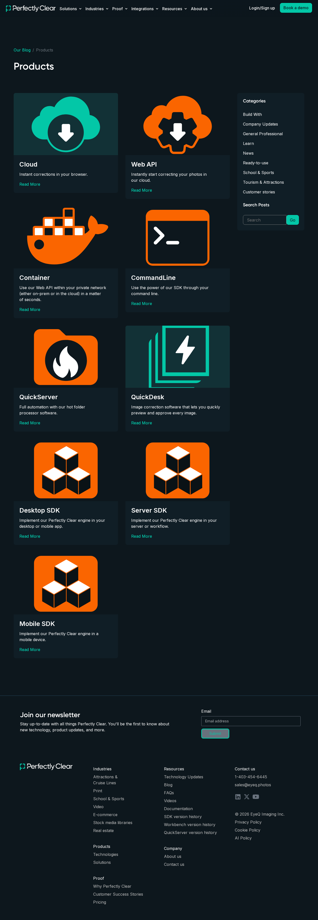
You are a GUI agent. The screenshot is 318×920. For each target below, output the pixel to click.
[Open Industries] (107, 9)
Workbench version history (189, 824)
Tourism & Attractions (263, 182)
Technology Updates (183, 776)
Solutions (102, 862)
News (248, 153)
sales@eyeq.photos (253, 784)
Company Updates (260, 124)
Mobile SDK (37, 623)
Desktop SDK (39, 510)
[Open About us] (211, 9)
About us (172, 856)
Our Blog (22, 49)
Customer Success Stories (118, 894)
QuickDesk (147, 397)
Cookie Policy (247, 830)
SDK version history (183, 816)
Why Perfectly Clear (112, 886)
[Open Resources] (185, 9)
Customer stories (259, 191)
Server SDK (149, 510)
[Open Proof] (126, 9)
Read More (29, 184)
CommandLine (153, 277)
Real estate (103, 830)
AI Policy (243, 837)
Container (34, 277)
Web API (144, 164)
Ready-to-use (255, 162)
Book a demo (296, 7)
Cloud (28, 164)
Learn (248, 143)
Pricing (99, 902)
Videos (170, 800)
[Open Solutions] (80, 9)
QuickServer (38, 397)
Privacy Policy (248, 822)
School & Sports (258, 172)
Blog (168, 784)
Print (97, 790)
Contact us (174, 864)
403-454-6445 (252, 776)
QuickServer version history (190, 832)
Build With (252, 114)
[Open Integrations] (157, 9)
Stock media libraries (112, 822)
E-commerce (105, 814)
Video (98, 806)
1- (236, 776)
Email (206, 711)
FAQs (169, 792)
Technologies (105, 854)
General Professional (263, 133)
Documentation (178, 808)
